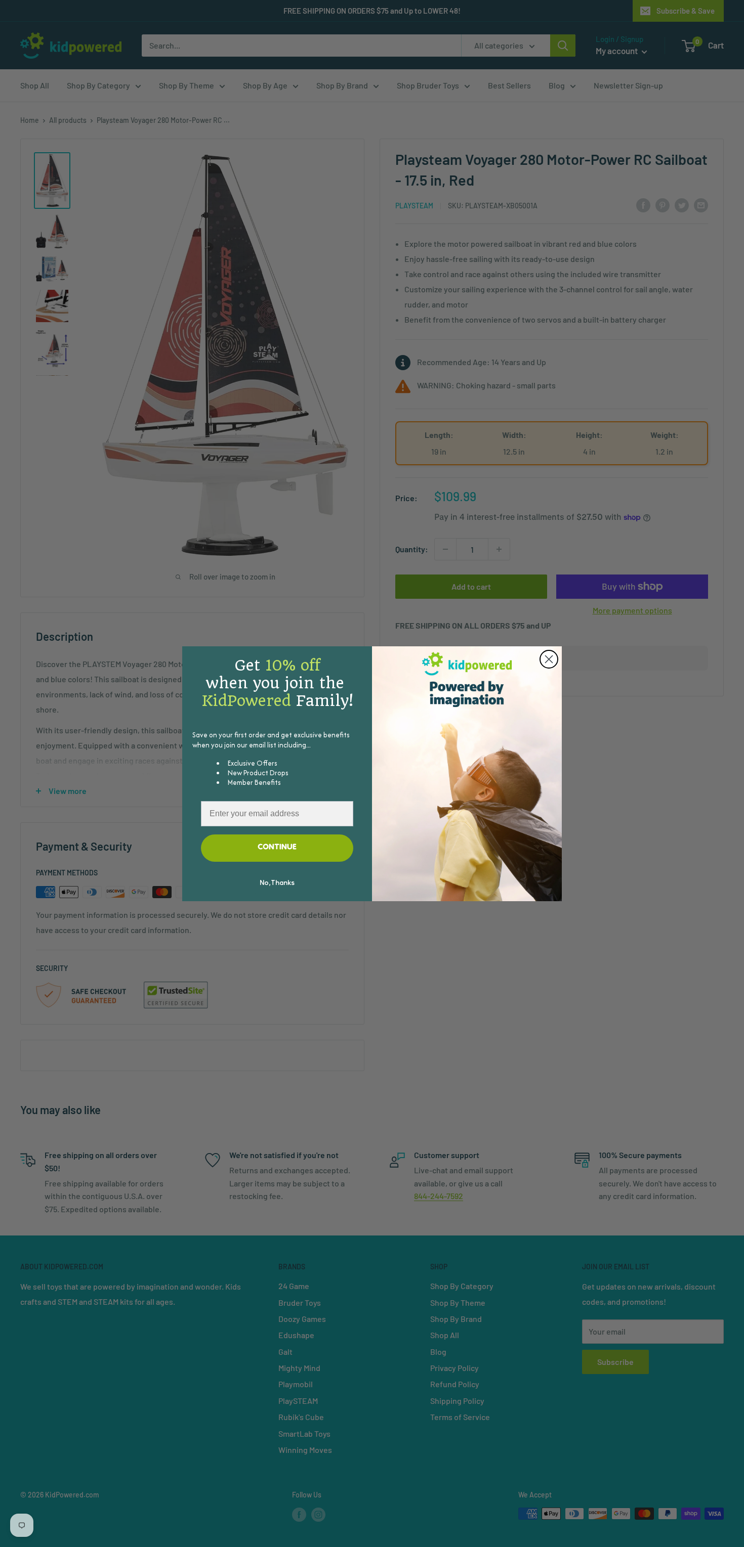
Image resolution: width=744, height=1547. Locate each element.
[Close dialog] (549, 659)
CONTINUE (277, 847)
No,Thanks (277, 883)
